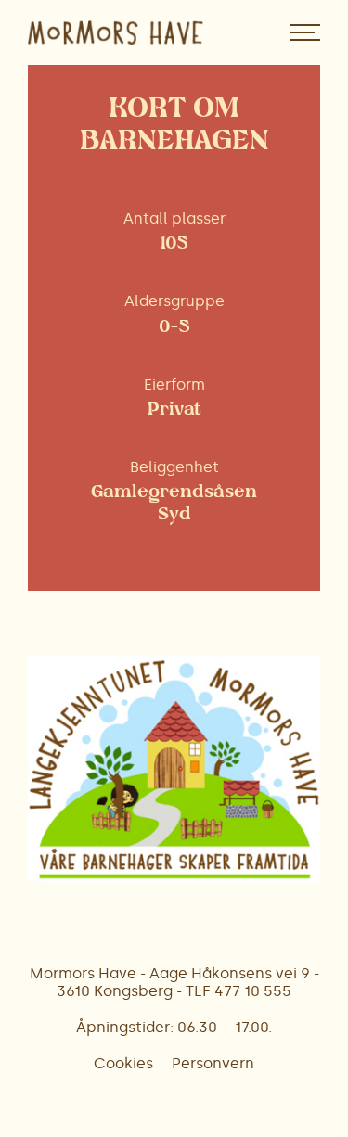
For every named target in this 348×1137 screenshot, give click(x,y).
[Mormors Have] (115, 32)
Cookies (123, 1063)
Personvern (213, 1063)
